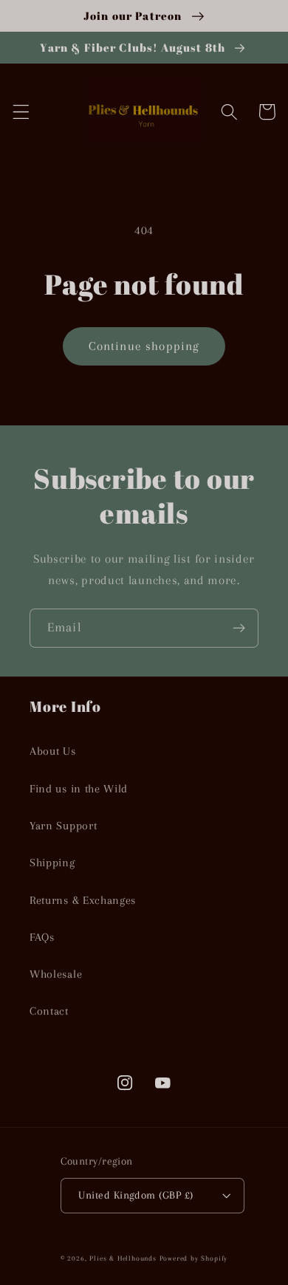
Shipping (52, 862)
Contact (49, 1011)
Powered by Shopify (194, 1258)
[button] (21, 112)
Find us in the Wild (79, 788)
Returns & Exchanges (83, 900)
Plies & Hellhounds (124, 1258)
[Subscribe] (239, 628)
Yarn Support (63, 825)
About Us (53, 751)
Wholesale (56, 974)
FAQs (42, 937)
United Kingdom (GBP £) (135, 1195)
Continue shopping (144, 346)
